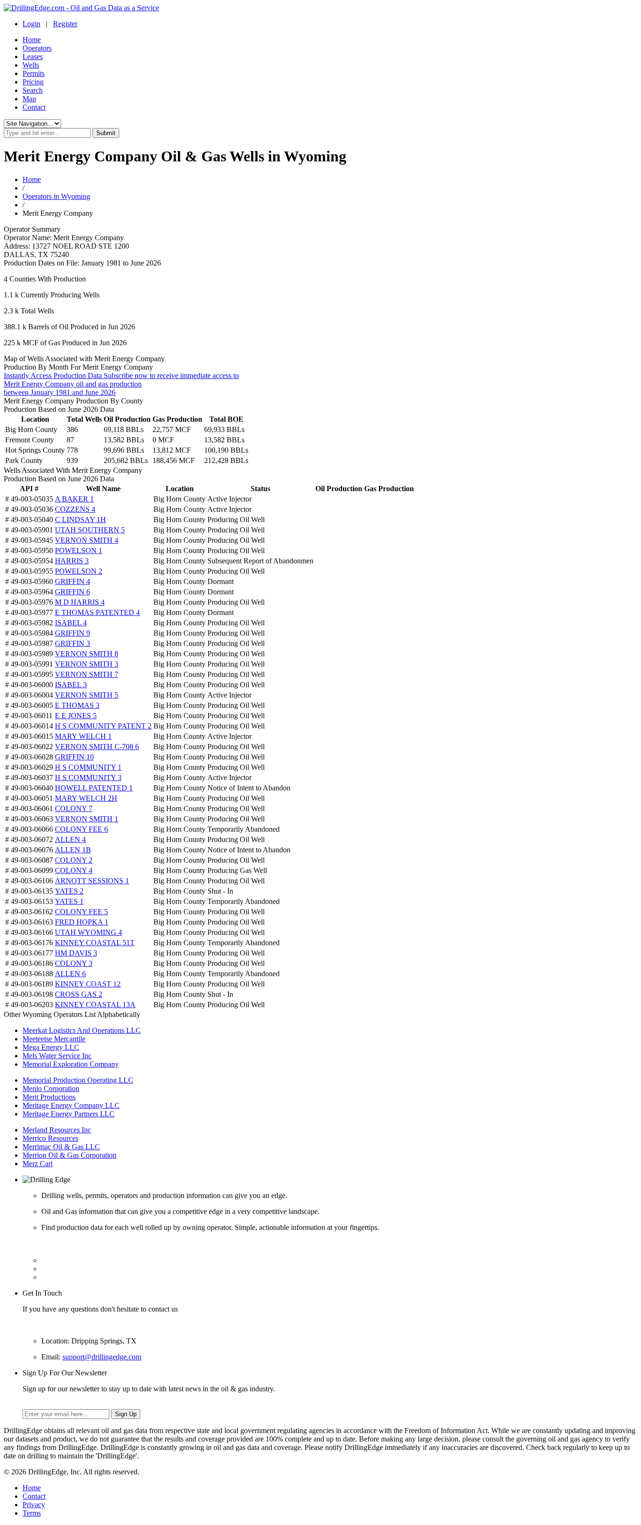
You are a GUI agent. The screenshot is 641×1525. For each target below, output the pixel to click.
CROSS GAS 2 (78, 994)
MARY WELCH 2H (86, 798)
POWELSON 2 (78, 571)
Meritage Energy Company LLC (71, 1105)
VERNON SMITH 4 (86, 540)
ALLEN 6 (70, 974)
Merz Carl (38, 1164)
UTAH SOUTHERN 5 (90, 530)
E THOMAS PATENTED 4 (97, 612)
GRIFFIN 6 (72, 592)
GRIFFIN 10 (74, 757)
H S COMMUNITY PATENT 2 (103, 726)
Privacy (34, 1505)
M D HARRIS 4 (80, 602)
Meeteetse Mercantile (54, 1039)
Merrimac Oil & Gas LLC (61, 1147)
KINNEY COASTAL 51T (95, 943)
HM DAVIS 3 (76, 953)
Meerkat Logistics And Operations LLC (82, 1030)
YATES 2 (69, 891)
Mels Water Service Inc (57, 1056)
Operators (37, 48)
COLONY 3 (73, 963)
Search (33, 90)
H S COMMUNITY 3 (88, 777)
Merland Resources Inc (57, 1130)
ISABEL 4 (71, 623)
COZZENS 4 (75, 509)
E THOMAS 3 (77, 705)
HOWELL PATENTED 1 (94, 788)
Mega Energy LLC (51, 1047)
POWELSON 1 (78, 550)
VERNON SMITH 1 (86, 819)
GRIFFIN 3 (72, 643)
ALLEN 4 (70, 839)
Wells (31, 65)
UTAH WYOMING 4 (88, 932)
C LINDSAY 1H (80, 520)
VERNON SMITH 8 (86, 654)
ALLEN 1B (73, 850)
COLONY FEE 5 (81, 912)
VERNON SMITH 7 (86, 674)
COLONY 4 (73, 870)
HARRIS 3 (72, 561)
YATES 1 (69, 901)
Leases (33, 57)
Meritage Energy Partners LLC (68, 1114)
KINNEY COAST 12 (88, 984)
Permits (34, 73)
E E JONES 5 (76, 716)
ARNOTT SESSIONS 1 (92, 881)
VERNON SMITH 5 (86, 695)
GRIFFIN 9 (72, 633)
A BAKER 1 (74, 499)
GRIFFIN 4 (72, 581)
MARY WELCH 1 (83, 736)
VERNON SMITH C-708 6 (97, 747)
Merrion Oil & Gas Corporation (69, 1155)
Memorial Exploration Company (71, 1064)
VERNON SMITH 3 (86, 664)
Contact (34, 107)
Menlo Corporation (51, 1089)
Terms (32, 1513)
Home (32, 40)
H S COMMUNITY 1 (88, 767)
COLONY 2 (73, 860)
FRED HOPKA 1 (81, 922)
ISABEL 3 (71, 685)
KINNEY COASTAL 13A (95, 1005)
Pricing (33, 82)
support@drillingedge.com (101, 1357)
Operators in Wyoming (56, 196)
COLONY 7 (73, 808)
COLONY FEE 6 (81, 829)
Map (29, 99)
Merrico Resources (50, 1138)
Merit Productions (49, 1097)
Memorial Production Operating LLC (78, 1080)
